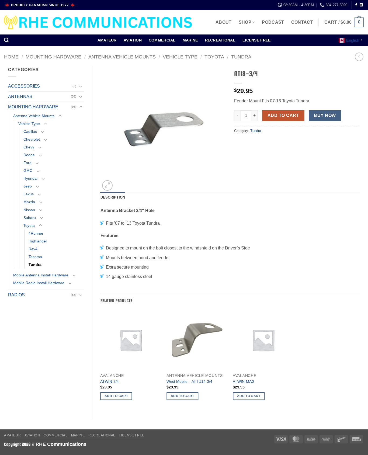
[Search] (6, 40)
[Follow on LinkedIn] (361, 5)
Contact (302, 22)
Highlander (38, 241)
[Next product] (359, 57)
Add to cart (283, 115)
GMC (27, 170)
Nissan (29, 210)
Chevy (28, 147)
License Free (256, 40)
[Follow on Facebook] (356, 5)
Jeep (27, 186)
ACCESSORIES (24, 86)
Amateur (107, 40)
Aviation (133, 40)
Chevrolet (31, 139)
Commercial (162, 40)
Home (11, 57)
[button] (344, 22)
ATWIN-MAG (244, 381)
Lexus (28, 194)
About (224, 22)
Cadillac (30, 131)
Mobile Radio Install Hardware (38, 283)
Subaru (29, 218)
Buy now (325, 115)
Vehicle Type (180, 57)
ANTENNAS (20, 96)
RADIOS (16, 295)
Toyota (214, 57)
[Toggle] (81, 86)
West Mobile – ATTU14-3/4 (189, 381)
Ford (27, 163)
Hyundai (30, 178)
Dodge (29, 155)
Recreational (220, 40)
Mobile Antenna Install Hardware (40, 275)
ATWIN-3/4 (109, 381)
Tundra (241, 57)
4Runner (36, 233)
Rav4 (33, 249)
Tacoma (35, 257)
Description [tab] (112, 197)
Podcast (273, 22)
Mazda (29, 202)
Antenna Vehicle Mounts (122, 57)
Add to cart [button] (116, 396)
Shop (245, 22)
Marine (190, 40)
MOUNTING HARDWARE (53, 57)
